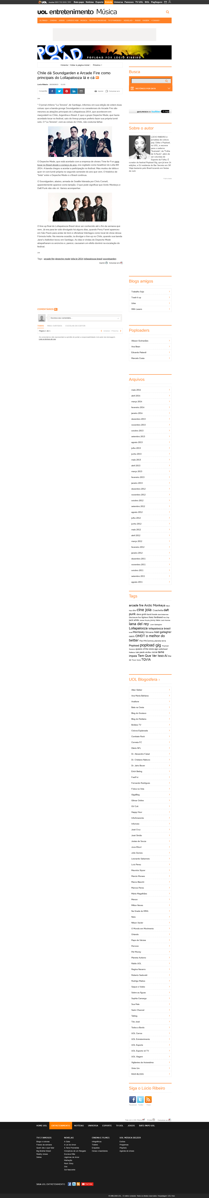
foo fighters (143, 617)
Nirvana (149, 632)
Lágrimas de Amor (71, 1157)
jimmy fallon (155, 620)
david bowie (152, 614)
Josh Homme (165, 620)
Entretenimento (71, 11)
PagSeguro (156, 2)
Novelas (128, 20)
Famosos (129, 2)
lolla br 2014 (77, 258)
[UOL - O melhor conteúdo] (42, 3)
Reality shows (42, 1154)
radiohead (162, 649)
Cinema (53, 20)
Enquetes (96, 1148)
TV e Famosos (114, 20)
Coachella (158, 610)
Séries (39, 1157)
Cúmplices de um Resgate (75, 1151)
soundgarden (109, 258)
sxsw (154, 652)
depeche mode (62, 258)
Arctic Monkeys (154, 605)
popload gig (150, 645)
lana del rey (139, 623)
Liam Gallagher (156, 624)
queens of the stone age (147, 649)
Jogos (62, 20)
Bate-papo (79, 2)
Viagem (145, 20)
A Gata (67, 1141)
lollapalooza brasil (93, 258)
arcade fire (49, 258)
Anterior (64, 65)
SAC (69, 2)
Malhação (68, 1160)
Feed (149, 1105)
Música (106, 11)
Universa (118, 2)
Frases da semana (44, 1144)
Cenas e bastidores (100, 1151)
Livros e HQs (72, 20)
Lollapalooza (138, 628)
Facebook (133, 1105)
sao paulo (140, 652)
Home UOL (41, 1125)
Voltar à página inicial (79, 65)
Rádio (137, 20)
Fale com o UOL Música (133, 1120)
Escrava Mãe (69, 1154)
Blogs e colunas (43, 1141)
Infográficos (97, 1141)
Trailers (95, 1144)
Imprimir (102, 263)
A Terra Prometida (71, 1148)
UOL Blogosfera (143, 679)
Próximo (97, 65)
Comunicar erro (114, 263)
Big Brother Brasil (43, 1151)
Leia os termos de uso (47, 339)
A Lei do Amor (70, 1144)
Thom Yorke (136, 660)
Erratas (149, 1120)
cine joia (144, 609)
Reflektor (132, 652)
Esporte (99, 2)
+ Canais (155, 20)
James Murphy (145, 620)
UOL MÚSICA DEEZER (130, 1137)
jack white (134, 620)
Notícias (90, 2)
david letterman (163, 614)
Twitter (140, 1105)
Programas (124, 1144)
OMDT (140, 636)
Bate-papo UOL (147, 1125)
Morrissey (139, 632)
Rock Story (68, 1163)
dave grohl (141, 614)
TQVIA (146, 659)
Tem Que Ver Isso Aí (152, 656)
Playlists (123, 1148)
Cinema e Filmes (100, 1137)
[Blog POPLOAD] (104, 52)
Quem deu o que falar (45, 1148)
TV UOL (139, 2)
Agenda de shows (127, 1151)
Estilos (122, 1141)
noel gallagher (162, 632)
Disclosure (133, 617)
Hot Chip (166, 617)
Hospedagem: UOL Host (166, 1196)
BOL (147, 2)
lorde (130, 632)
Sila (65, 1166)
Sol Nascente (69, 1169)
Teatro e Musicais (97, 20)
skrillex (148, 652)
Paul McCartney (146, 640)
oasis (132, 636)
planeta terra (160, 640)
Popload (134, 645)
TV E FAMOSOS (43, 1137)
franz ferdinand (156, 617)
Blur (134, 610)
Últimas (43, 20)
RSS (78, 1184)
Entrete (108, 2)
